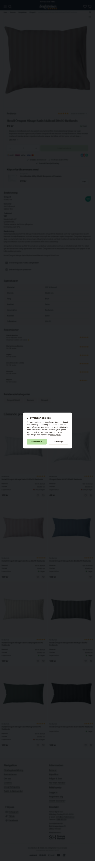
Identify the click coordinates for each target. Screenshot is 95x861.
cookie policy (55, 435)
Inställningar (58, 442)
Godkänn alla (36, 442)
